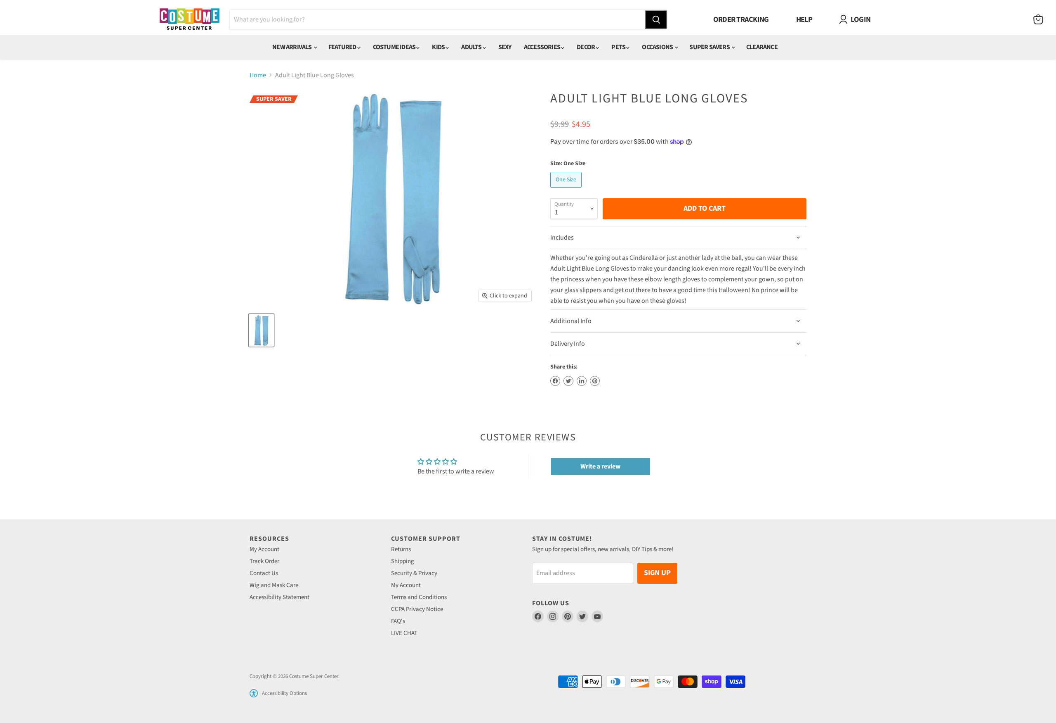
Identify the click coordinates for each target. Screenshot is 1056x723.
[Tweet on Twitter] (568, 381)
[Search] (656, 19)
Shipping (402, 561)
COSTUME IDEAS (395, 47)
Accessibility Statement (279, 597)
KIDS (439, 47)
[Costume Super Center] (189, 19)
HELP (804, 19)
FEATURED (342, 47)
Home (258, 75)
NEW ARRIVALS (292, 47)
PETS (618, 47)
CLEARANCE (762, 47)
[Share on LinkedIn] (582, 381)
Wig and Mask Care (274, 585)
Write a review (600, 466)
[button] (254, 693)
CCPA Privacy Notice (417, 609)
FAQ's (398, 621)
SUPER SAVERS (710, 47)
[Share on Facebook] (555, 381)
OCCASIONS (658, 47)
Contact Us (264, 573)
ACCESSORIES (542, 47)
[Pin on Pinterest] (595, 381)
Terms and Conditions (419, 597)
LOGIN (860, 19)
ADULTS (471, 47)
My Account (264, 549)
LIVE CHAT (404, 633)
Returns (401, 549)
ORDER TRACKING (741, 19)
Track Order (264, 561)
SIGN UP (657, 573)
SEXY (505, 47)
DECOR (586, 47)
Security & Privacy (414, 573)
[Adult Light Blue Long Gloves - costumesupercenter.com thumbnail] (261, 330)
